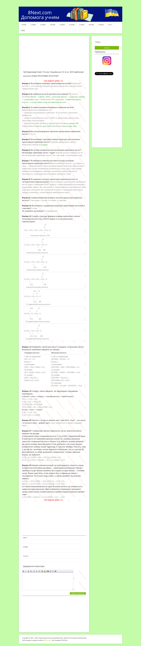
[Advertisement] (54, 54)
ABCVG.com (47, 640)
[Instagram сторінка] (106, 60)
